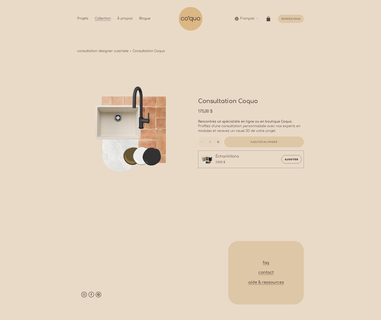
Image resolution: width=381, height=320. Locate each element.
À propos (125, 18)
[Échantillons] (206, 159)
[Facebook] (91, 294)
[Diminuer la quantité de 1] (202, 142)
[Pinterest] (98, 294)
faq (266, 263)
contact (266, 272)
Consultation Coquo (149, 51)
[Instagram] (84, 294)
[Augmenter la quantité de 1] (218, 142)
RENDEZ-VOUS (290, 18)
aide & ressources (266, 282)
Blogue (144, 18)
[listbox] (247, 18)
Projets (82, 18)
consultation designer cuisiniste (103, 51)
